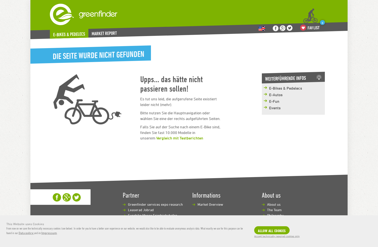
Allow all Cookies (272, 231)
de (262, 28)
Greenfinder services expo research (155, 204)
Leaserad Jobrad (141, 210)
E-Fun (274, 101)
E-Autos (276, 94)
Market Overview (210, 204)
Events (275, 108)
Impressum (49, 233)
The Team (274, 210)
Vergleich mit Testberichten (179, 138)
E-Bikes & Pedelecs (69, 34)
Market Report (104, 33)
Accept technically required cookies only (277, 236)
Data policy (26, 233)
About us (274, 204)
